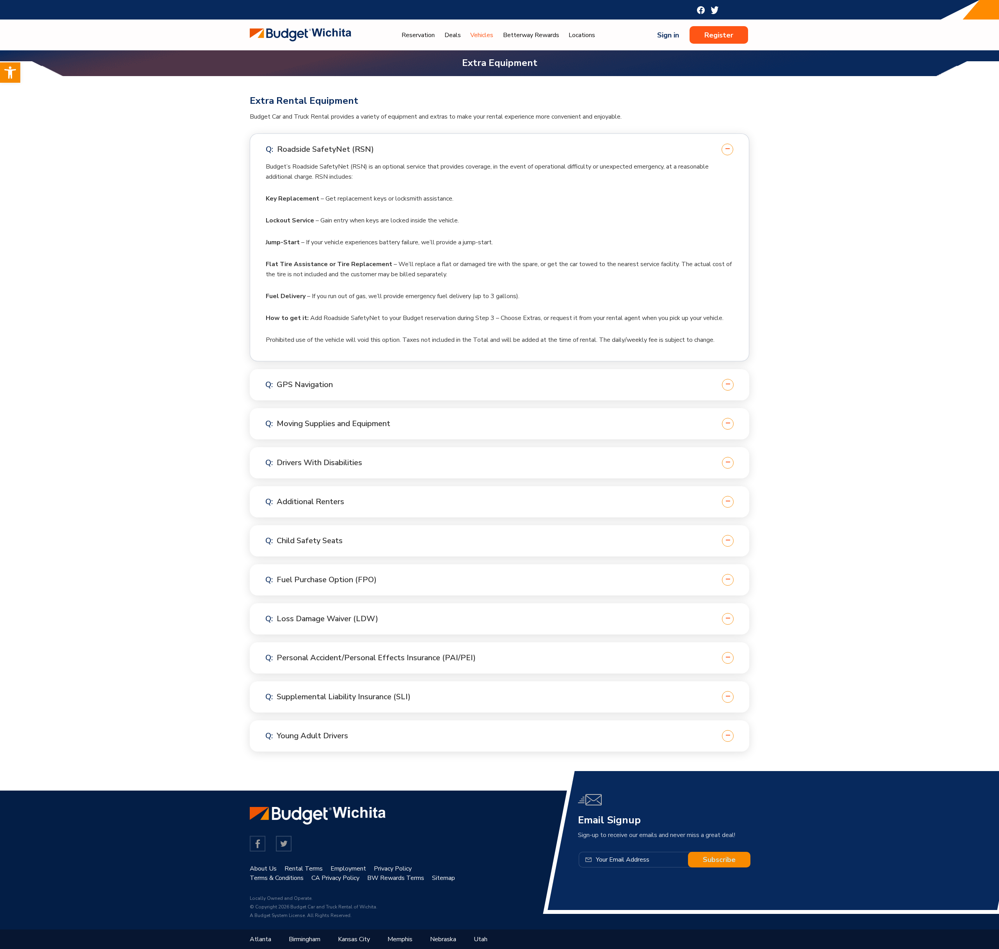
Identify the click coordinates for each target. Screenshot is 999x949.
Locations (582, 35)
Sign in (668, 35)
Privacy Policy (393, 868)
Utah (480, 939)
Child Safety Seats (310, 540)
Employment (348, 868)
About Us (263, 868)
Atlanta (260, 939)
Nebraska (443, 939)
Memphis (400, 939)
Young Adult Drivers (312, 735)
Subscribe (719, 859)
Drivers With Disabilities (319, 462)
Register (718, 35)
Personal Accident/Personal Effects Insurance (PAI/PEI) (376, 657)
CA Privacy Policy (335, 878)
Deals (452, 35)
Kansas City (354, 939)
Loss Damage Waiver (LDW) (327, 618)
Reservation (418, 35)
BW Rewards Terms (395, 878)
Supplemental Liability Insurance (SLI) (344, 696)
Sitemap (443, 878)
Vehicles (481, 35)
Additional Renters (310, 501)
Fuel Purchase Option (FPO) (327, 579)
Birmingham (304, 939)
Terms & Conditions (277, 878)
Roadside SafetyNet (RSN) (325, 149)
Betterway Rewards (531, 35)
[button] (10, 72)
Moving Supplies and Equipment (333, 423)
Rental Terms (303, 868)
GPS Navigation (305, 384)
